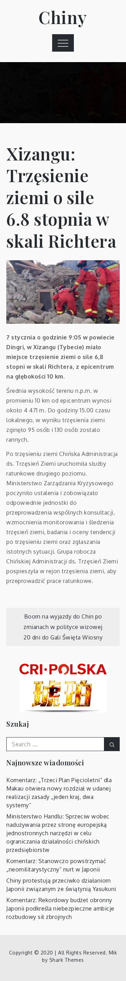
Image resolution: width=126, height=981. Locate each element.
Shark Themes (66, 960)
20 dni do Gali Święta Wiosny (63, 637)
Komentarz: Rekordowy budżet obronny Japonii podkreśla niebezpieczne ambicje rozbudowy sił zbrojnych (60, 908)
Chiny (63, 17)
